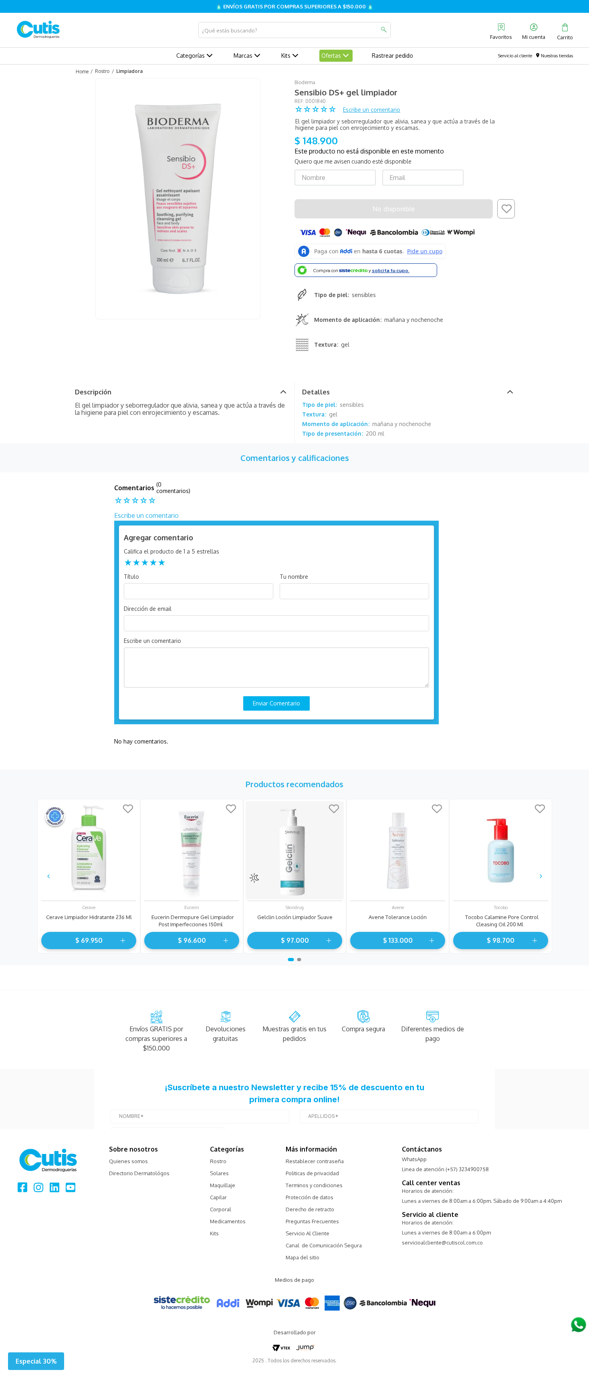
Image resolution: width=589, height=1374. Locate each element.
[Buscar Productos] (383, 30)
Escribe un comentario (371, 109)
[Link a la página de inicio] (81, 71)
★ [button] (128, 562)
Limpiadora (129, 71)
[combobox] (294, 30)
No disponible (394, 209)
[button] (36, 1361)
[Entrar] (534, 29)
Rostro (102, 71)
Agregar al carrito (121, 940)
